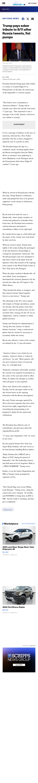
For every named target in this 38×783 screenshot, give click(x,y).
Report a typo (8, 509)
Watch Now (32, 3)
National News (11, 18)
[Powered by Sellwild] (32, 645)
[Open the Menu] (3, 3)
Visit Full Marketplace (28, 523)
